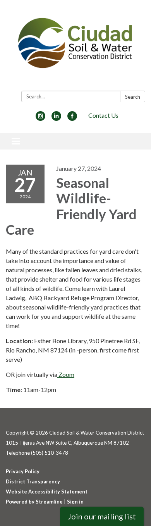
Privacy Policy (22, 471)
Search (132, 97)
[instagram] (40, 118)
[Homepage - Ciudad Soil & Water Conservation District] (75, 47)
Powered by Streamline (34, 501)
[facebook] (72, 118)
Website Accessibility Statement (47, 491)
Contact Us (103, 115)
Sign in (75, 501)
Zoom (65, 374)
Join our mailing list (102, 516)
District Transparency (33, 481)
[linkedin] (56, 118)
